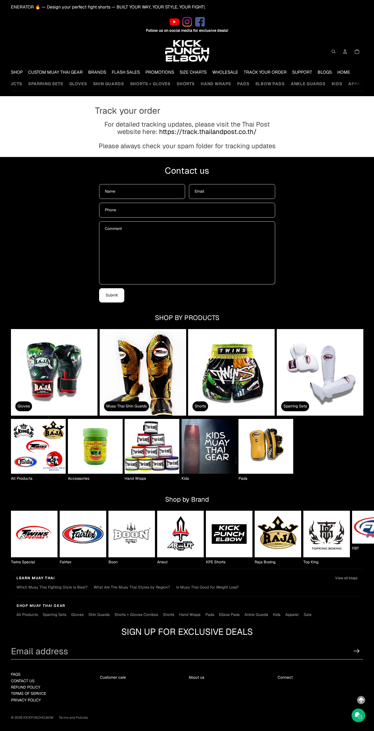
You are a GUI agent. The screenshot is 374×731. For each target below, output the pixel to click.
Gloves (78, 83)
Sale (308, 614)
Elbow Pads (270, 83)
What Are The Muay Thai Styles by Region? (132, 587)
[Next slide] (357, 538)
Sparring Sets (45, 83)
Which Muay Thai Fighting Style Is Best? (52, 587)
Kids (337, 83)
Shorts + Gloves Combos (136, 614)
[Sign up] (356, 651)
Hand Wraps (216, 83)
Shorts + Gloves (150, 83)
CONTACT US (22, 680)
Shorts (186, 83)
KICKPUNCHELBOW (38, 717)
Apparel (358, 83)
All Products (27, 614)
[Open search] (333, 51)
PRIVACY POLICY (26, 700)
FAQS (16, 674)
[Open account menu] (345, 51)
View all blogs (346, 578)
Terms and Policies (73, 717)
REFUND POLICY (25, 687)
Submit (112, 295)
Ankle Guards (308, 83)
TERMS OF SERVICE (28, 693)
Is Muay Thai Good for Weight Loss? (207, 587)
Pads (243, 83)
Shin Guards (108, 83)
